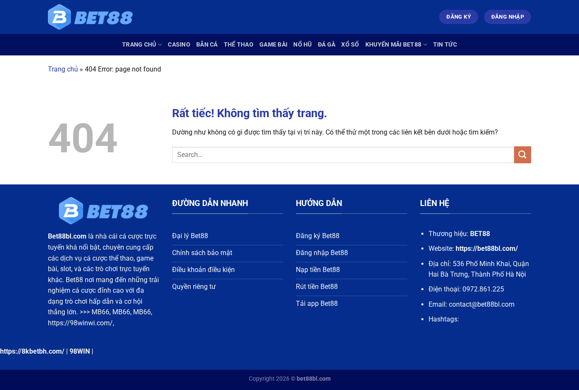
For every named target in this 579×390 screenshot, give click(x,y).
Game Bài (273, 44)
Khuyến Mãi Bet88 (393, 44)
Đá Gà (326, 44)
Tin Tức (445, 44)
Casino (179, 44)
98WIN (80, 351)
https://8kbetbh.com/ (32, 351)
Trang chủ (139, 44)
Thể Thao (238, 44)
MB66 (100, 312)
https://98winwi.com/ (80, 323)
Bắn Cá (207, 44)
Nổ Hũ (302, 44)
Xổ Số (350, 44)
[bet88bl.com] (90, 17)
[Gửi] (522, 154)
